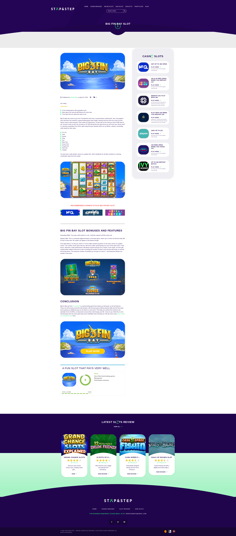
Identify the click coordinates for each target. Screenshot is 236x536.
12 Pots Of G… (103, 457)
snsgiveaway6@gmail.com (136, 513)
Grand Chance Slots (74, 457)
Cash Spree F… (132, 457)
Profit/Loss (139, 6)
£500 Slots (119, 6)
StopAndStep (74, 97)
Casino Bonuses (96, 6)
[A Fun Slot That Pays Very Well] (69, 380)
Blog (147, 6)
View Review (102, 474)
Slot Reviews (124, 509)
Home (86, 6)
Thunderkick (76, 306)
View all (117, 426)
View (73, 474)
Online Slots (108, 6)
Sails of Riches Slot (161, 457)
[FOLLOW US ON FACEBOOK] (111, 522)
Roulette (128, 6)
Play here (155, 67)
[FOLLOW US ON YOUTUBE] (124, 522)
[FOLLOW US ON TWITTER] (118, 522)
